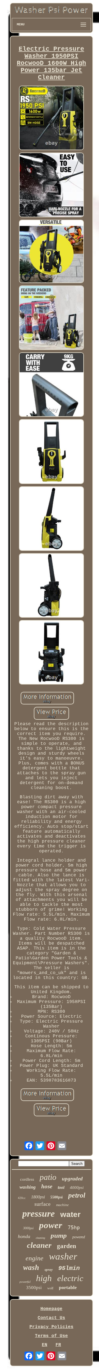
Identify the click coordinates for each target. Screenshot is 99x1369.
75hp (74, 1227)
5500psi (56, 1197)
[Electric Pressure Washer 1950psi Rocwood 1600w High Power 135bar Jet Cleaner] (51, 118)
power (50, 1225)
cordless (27, 1179)
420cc (22, 1198)
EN (44, 1345)
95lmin (69, 1268)
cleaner (39, 1245)
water (70, 1214)
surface (42, 1204)
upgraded (72, 1178)
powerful (25, 1281)
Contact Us (51, 1318)
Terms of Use (51, 1336)
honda (24, 1236)
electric (70, 1278)
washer (63, 1256)
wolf (50, 1288)
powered (78, 1237)
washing (28, 1187)
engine (34, 1258)
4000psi (77, 1187)
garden (66, 1246)
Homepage (51, 1308)
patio (48, 1176)
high (44, 1278)
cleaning (40, 1237)
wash (31, 1267)
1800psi (38, 1197)
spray (49, 1269)
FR (58, 1345)
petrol (76, 1195)
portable (68, 1287)
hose (46, 1186)
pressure (38, 1214)
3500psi (34, 1287)
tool (61, 1187)
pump (59, 1235)
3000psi (28, 1228)
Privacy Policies (51, 1327)
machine (62, 1205)
